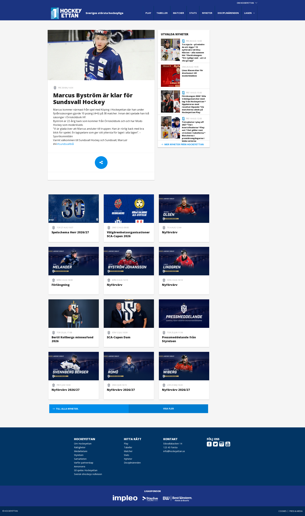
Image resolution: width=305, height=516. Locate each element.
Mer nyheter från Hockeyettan (184, 144)
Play (148, 12)
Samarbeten (80, 458)
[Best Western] (177, 498)
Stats (193, 12)
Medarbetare (80, 451)
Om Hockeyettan (83, 443)
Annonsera (79, 466)
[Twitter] (215, 443)
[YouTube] (227, 443)
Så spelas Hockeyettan (85, 470)
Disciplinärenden (228, 12)
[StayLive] (150, 498)
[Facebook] (209, 443)
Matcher (178, 12)
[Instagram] (221, 443)
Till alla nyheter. (67, 408)
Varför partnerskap (83, 462)
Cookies (282, 511)
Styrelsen (78, 455)
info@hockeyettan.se (174, 451)
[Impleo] (125, 498)
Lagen (248, 12)
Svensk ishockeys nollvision (88, 474)
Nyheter (207, 12)
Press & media (296, 511)
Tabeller (162, 12)
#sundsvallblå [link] (65, 144)
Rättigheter (79, 447)
